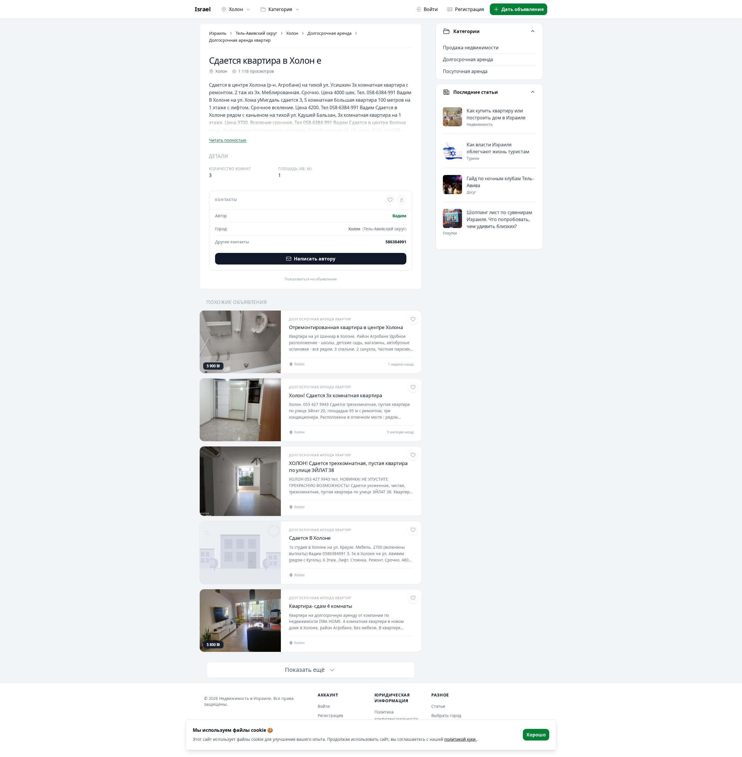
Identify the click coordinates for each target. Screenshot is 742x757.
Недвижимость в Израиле (245, 698)
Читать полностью (227, 140)
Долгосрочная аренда (330, 33)
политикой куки (460, 739)
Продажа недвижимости (471, 47)
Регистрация (469, 9)
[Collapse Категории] (533, 31)
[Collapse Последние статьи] (533, 92)
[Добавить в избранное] (390, 200)
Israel (202, 9)
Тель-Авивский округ (256, 33)
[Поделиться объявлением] (401, 200)
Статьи (438, 706)
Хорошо (536, 735)
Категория (280, 9)
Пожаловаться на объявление (311, 279)
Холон (236, 9)
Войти (431, 9)
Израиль (217, 33)
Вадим (399, 215)
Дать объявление (522, 9)
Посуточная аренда (465, 71)
